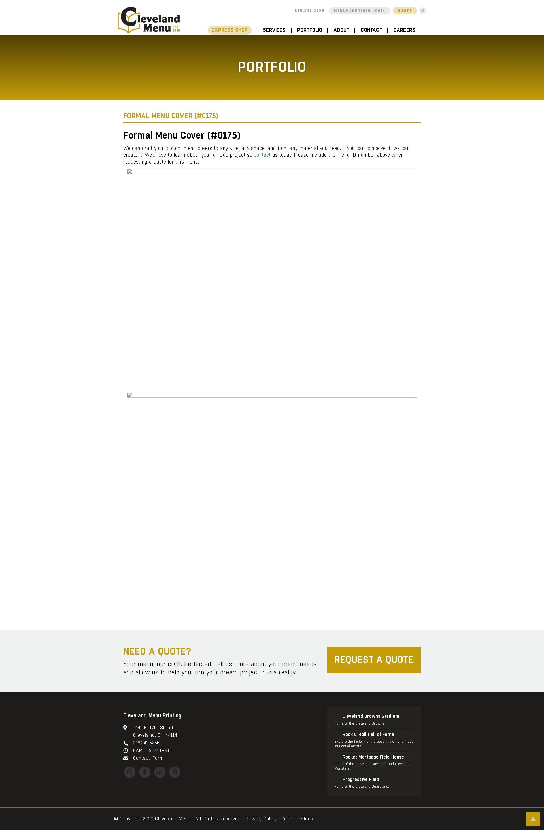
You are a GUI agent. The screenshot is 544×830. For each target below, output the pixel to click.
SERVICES (274, 30)
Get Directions (297, 819)
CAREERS (404, 30)
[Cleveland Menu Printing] (149, 20)
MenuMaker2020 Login (360, 11)
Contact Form (148, 758)
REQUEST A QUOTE (373, 659)
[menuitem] (232, 30)
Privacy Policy (261, 819)
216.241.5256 (309, 10)
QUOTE (405, 11)
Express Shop (230, 30)
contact (262, 155)
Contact (371, 30)
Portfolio (309, 30)
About (341, 30)
